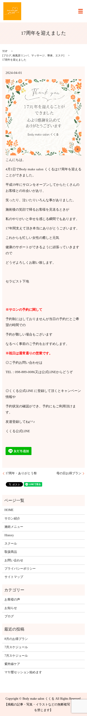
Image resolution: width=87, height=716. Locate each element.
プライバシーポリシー (20, 568)
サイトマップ (13, 577)
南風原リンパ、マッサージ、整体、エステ (37, 55)
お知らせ (10, 608)
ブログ (7, 55)
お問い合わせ (13, 560)
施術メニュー (13, 526)
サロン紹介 (12, 518)
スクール (10, 543)
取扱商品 (10, 552)
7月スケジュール (16, 647)
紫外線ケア (12, 664)
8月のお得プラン (16, 639)
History (9, 535)
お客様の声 (12, 599)
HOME (9, 510)
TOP (4, 51)
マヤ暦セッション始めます (23, 672)
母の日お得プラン (68, 473)
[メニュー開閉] (80, 11)
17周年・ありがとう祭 (21, 473)
